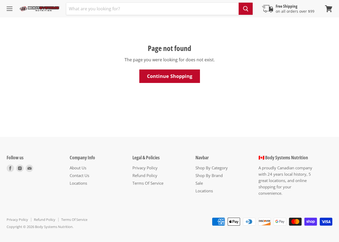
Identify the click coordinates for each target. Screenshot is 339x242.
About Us (78, 167)
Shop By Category (211, 167)
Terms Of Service (147, 183)
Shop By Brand (209, 175)
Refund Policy (144, 175)
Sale (199, 183)
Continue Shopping (169, 76)
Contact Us (79, 175)
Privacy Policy (145, 167)
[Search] (246, 9)
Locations (78, 183)
